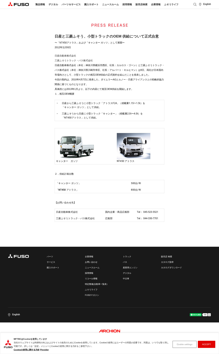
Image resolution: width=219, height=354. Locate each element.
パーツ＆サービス (71, 4)
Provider (44, 349)
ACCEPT (206, 344)
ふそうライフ (171, 4)
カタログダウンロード (171, 267)
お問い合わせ (91, 262)
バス (125, 262)
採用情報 (127, 4)
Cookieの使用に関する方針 (27, 349)
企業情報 (156, 4)
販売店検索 (141, 4)
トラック (127, 256)
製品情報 (40, 4)
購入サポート (91, 4)
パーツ (50, 256)
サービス (51, 262)
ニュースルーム (110, 4)
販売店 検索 (166, 256)
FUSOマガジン (92, 295)
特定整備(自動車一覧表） (97, 284)
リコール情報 (91, 278)
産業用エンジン (130, 267)
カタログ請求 (167, 262)
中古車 (126, 278)
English (207, 4)
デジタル (53, 4)
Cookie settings (184, 344)
